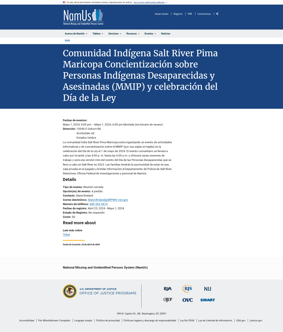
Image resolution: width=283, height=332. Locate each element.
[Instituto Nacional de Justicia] (207, 287)
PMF (190, 13)
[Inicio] (83, 17)
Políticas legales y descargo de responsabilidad (150, 320)
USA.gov (240, 320)
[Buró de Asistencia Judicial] (168, 287)
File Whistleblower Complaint (54, 320)
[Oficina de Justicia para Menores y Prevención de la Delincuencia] (168, 300)
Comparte (218, 14)
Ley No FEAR (187, 320)
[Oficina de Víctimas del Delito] (187, 299)
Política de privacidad (108, 320)
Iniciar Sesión (161, 13)
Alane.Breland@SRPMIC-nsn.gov (108, 199)
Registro (178, 13)
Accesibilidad (26, 320)
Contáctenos (204, 13)
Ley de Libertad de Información (215, 320)
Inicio (67, 40)
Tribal (66, 234)
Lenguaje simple (83, 320)
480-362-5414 (99, 204)
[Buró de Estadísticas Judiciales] (187, 291)
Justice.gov (256, 320)
